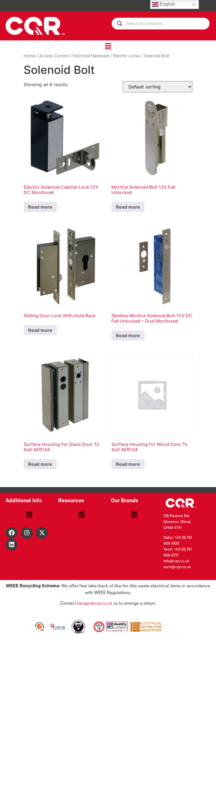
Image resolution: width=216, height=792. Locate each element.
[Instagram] (27, 533)
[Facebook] (11, 533)
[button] (108, 46)
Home (29, 55)
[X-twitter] (42, 533)
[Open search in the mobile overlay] (160, 23)
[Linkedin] (11, 545)
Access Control (54, 55)
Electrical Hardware (91, 55)
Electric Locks (126, 55)
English (167, 4)
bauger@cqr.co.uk (94, 603)
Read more (40, 207)
